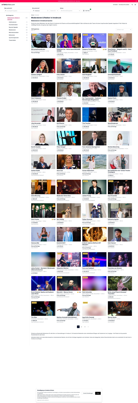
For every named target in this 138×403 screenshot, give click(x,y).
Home (32, 15)
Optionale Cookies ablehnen (43, 400)
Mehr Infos (78, 1)
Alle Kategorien (10, 15)
